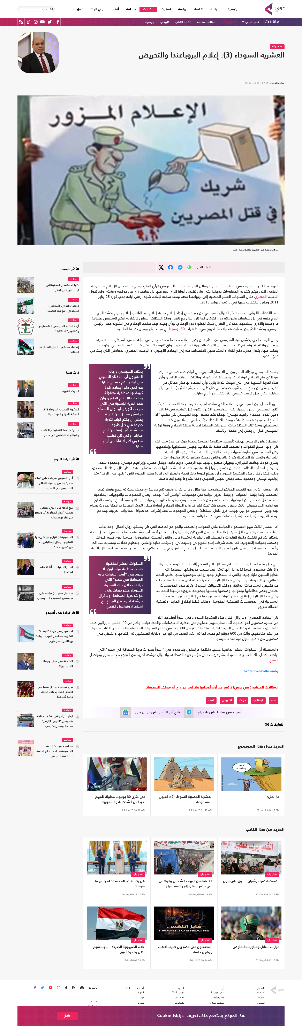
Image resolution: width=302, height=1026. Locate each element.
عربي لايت (98, 9)
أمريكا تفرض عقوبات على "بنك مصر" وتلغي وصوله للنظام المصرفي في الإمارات (54, 483)
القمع (274, 660)
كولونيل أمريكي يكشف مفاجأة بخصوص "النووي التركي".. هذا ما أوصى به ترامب (55, 721)
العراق (141, 992)
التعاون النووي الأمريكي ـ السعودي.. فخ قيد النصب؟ (62, 308)
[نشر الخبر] (161, 267)
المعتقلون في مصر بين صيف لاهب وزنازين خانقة (185, 949)
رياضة (182, 9)
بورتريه (149, 22)
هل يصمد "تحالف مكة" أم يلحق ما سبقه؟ (120, 883)
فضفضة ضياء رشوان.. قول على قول (251, 881)
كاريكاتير (164, 22)
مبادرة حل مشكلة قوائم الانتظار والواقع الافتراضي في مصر (60, 433)
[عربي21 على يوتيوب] (42, 22)
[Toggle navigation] (52, 9)
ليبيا (142, 997)
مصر (273, 700)
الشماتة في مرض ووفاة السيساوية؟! (58, 664)
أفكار (116, 9)
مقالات (148, 9)
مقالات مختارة (206, 22)
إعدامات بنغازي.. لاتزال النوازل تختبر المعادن (58, 349)
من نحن (93, 1001)
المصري (260, 297)
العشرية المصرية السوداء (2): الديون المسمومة (185, 799)
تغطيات (166, 9)
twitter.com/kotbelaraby (261, 671)
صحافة (131, 9)
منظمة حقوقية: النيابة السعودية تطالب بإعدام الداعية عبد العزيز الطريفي (55, 751)
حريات (242, 700)
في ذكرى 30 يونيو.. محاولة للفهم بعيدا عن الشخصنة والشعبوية (120, 799)
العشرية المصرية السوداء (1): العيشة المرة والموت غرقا (61, 412)
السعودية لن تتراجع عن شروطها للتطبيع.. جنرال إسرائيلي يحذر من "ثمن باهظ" (54, 542)
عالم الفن (179, 997)
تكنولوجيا (179, 1003)
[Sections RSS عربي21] (81, 988)
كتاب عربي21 (217, 992)
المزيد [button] (78, 9)
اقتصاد (198, 9)
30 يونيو (178, 329)
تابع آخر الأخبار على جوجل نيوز (157, 712)
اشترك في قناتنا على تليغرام (220, 712)
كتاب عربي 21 (250, 22)
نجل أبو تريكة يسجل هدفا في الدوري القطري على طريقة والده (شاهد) (55, 692)
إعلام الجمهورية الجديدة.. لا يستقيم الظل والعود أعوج (119, 949)
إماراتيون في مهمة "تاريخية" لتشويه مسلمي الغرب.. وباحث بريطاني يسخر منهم (54, 636)
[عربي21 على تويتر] (50, 22)
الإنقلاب (258, 700)
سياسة (215, 9)
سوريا (141, 1003)
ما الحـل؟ (273, 797)
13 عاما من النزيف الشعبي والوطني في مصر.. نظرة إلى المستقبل (185, 883)
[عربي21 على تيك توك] (28, 22)
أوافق (67, 1015)
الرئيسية (231, 9)
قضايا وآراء (228, 22)
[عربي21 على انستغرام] (35, 22)
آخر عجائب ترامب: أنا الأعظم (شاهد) (56, 570)
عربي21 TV (178, 992)
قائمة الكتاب (183, 22)
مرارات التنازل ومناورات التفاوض (256, 947)
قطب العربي (277, 83)
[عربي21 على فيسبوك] (57, 22)
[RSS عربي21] (21, 22)
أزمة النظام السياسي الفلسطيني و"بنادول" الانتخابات (58, 329)
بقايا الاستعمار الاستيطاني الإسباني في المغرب (62, 288)
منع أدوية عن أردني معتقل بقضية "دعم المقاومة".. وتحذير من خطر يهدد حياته (54, 513)
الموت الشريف (70, 391)
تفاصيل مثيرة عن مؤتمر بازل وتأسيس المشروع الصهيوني (55, 596)
